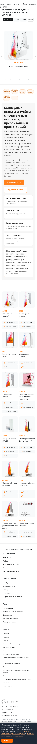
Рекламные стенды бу (11, 571)
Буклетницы (7, 615)
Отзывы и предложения (11, 663)
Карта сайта (7, 686)
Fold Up (5, 590)
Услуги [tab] (16, 19)
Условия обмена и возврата (13, 644)
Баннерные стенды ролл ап (14, 92)
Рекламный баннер (30, 91)
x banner (14, 98)
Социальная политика (11, 654)
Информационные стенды (12, 597)
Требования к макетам (11, 667)
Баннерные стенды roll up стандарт (7, 98)
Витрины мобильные (10, 618)
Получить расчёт (14, 182)
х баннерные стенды (7, 92)
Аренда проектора (10, 622)
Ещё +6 (30, 19)
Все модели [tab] (8, 19)
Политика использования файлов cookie (17, 679)
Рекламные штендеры (11, 564)
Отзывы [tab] (23, 19)
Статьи (5, 640)
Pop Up (5, 583)
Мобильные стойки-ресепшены (14, 612)
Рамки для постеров (10, 568)
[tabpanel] (18, 52)
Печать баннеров (22, 91)
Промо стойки (8, 608)
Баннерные (7, 557)
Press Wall (6, 593)
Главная (6, 633)
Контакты (6, 683)
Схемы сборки (8, 676)
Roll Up (5, 561)
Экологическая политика (12, 651)
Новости (6, 637)
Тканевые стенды (9, 586)
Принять (7, 741)
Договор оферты (9, 647)
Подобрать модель (15, 190)
